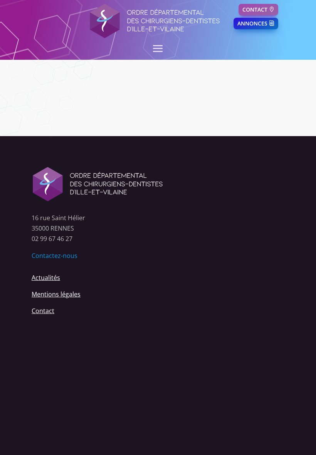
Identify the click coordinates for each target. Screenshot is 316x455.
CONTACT (254, 9)
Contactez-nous (54, 255)
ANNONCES (252, 23)
